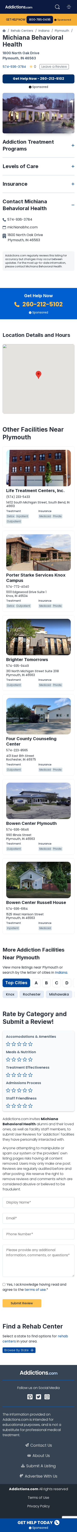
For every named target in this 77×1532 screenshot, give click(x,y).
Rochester (32, 994)
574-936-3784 (14, 66)
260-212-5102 (42, 304)
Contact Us (41, 1445)
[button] (38, 375)
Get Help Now (15, 19)
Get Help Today (35, 1523)
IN (22, 58)
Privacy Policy (38, 1506)
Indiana (43, 31)
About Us (41, 1455)
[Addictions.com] (4, 31)
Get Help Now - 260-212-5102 (38, 78)
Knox (10, 994)
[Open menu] (69, 6)
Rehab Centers (22, 31)
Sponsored (64, 19)
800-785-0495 (39, 19)
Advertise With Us (41, 1476)
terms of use (35, 1289)
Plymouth (62, 31)
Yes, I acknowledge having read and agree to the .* (34, 1287)
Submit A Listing (41, 1466)
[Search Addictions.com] (57, 6)
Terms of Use (38, 1497)
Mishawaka (59, 994)
